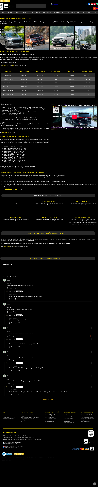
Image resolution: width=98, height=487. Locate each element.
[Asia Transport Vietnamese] (94, 8)
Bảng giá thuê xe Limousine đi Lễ (28, 418)
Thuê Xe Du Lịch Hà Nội (50, 414)
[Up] (94, 483)
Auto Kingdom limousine (51, 420)
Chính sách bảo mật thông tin (8, 417)
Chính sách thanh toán (7, 416)
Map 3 (10, 460)
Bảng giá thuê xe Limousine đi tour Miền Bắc (30, 416)
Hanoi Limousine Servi (10, 446)
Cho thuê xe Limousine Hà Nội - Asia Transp (15, 445)
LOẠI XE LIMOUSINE (49, 412)
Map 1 (3, 460)
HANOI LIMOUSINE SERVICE (87, 412)
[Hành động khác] (91, 280)
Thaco (54, 418)
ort (24, 445)
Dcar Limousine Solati (49, 417)
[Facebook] (89, 4)
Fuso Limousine (49, 418)
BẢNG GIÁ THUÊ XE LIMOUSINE (27, 412)
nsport (22, 446)
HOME (4, 412)
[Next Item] (93, 38)
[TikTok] (86, 4)
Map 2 (7, 460)
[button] (10, 12)
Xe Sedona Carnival (49, 421)
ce (15, 446)
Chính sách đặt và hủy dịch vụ (9, 418)
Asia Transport (5, 414)
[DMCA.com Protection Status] (5, 1)
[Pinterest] (94, 4)
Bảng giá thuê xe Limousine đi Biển (28, 414)
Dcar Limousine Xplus (68, 416)
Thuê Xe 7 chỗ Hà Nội (50, 416)
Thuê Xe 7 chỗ (27, 22)
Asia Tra (19, 446)
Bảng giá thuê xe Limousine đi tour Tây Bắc (30, 417)
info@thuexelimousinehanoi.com (10, 443)
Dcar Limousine (67, 414)
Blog (3, 420)
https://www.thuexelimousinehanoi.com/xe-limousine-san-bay (16, 168)
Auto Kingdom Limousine (69, 422)
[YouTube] (92, 4)
